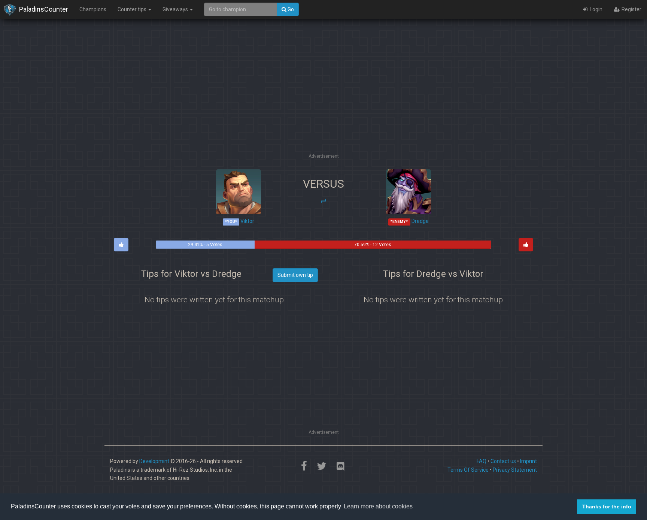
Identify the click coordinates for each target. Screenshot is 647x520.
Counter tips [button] (133, 9)
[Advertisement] (323, 99)
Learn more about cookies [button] (378, 506)
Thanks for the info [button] (606, 507)
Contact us (503, 461)
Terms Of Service (468, 470)
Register (630, 9)
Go (290, 9)
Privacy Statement (515, 470)
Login (595, 9)
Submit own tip (295, 275)
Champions (92, 9)
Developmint (154, 461)
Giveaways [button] (175, 9)
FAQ (481, 461)
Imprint (528, 461)
